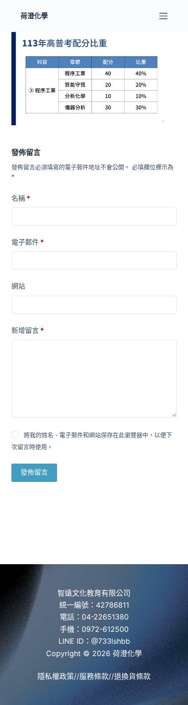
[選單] (163, 16)
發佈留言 (34, 472)
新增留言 (27, 330)
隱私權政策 (55, 676)
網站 (18, 286)
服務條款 (94, 676)
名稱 (20, 198)
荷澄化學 (34, 15)
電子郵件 (27, 242)
